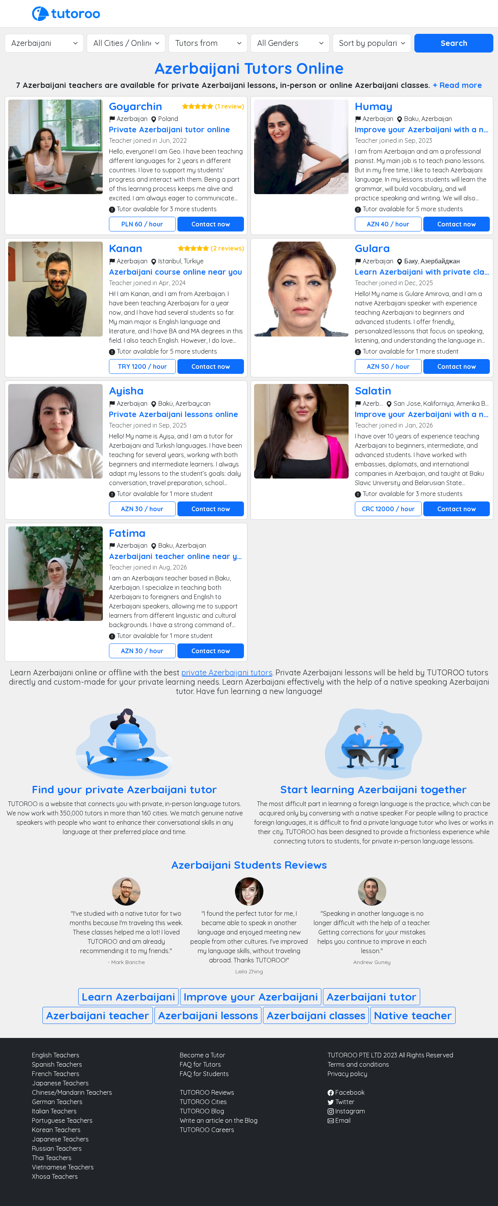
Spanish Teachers (57, 1064)
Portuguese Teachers (62, 1120)
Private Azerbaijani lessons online (173, 414)
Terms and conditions (358, 1064)
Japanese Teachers (60, 1083)
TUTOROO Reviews (207, 1092)
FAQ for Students (204, 1074)
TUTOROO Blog (202, 1111)
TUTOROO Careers (207, 1130)
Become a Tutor (202, 1055)
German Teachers (57, 1102)
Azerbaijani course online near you (175, 272)
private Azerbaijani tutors (226, 672)
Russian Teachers (57, 1148)
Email (342, 1120)
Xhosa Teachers (55, 1176)
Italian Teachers (54, 1111)
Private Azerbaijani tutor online (169, 129)
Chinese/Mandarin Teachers (72, 1092)
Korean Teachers (56, 1130)
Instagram (349, 1111)
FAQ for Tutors (200, 1064)
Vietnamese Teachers (63, 1167)
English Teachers (55, 1055)
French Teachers (55, 1074)
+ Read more (457, 85)
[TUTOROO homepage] (66, 13)
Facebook (349, 1092)
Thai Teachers (52, 1158)
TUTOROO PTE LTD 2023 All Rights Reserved (390, 1055)
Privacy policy (347, 1074)
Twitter (344, 1102)
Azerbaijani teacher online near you (177, 556)
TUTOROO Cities (203, 1102)
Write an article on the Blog (219, 1120)
